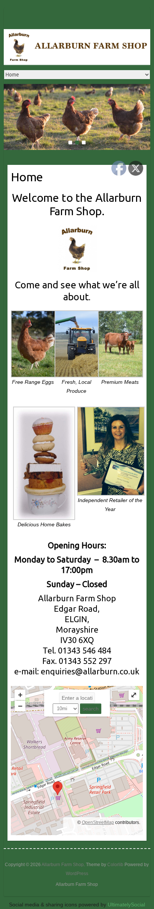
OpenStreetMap (98, 822)
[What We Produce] (77, 88)
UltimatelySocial (126, 905)
